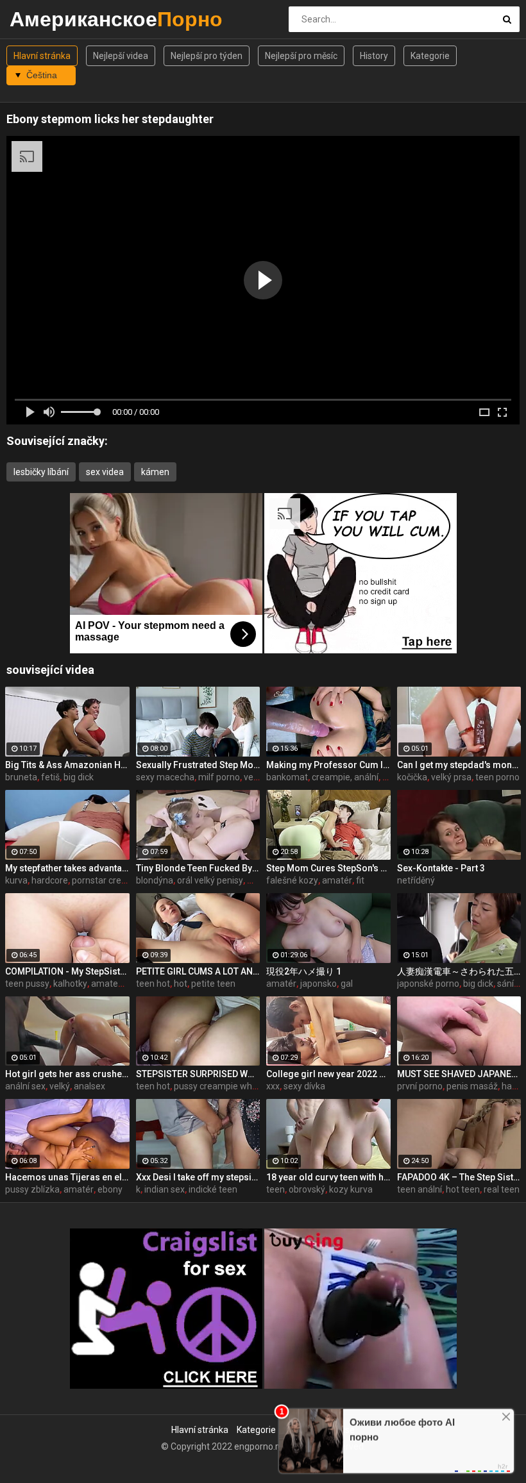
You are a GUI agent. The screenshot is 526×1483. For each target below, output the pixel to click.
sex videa (105, 472)
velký (59, 1086)
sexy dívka (304, 1086)
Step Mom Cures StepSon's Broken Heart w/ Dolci (328, 868)
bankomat (287, 777)
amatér (337, 880)
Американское (43, 18)
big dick (79, 777)
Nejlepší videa (120, 56)
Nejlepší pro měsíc (301, 56)
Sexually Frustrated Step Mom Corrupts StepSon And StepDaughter (198, 765)
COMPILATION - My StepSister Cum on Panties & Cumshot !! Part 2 (67, 971)
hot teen (463, 1189)
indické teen (213, 1189)
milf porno (219, 777)
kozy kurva (351, 1189)
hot (180, 983)
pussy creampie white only (227, 1086)
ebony (110, 1189)
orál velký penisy (210, 880)
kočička (412, 777)
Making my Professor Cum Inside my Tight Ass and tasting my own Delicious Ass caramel (328, 765)
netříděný (416, 880)
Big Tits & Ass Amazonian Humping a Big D (67, 765)
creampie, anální (345, 777)
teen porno (497, 777)
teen (275, 1189)
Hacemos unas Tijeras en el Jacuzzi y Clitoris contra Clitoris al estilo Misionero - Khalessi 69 (67, 1177)
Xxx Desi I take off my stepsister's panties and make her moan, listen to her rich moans (198, 1177)
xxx (273, 1086)
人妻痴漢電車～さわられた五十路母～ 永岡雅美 (459, 971)
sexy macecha (165, 777)
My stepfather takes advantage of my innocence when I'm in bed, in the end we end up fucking (67, 868)
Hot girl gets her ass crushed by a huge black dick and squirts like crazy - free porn (67, 1074)
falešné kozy (292, 880)
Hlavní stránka (42, 56)
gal (347, 983)
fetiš (50, 777)
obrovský (307, 1189)
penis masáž (472, 1086)
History (374, 56)
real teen (502, 1189)
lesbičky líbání (41, 472)
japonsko (318, 983)
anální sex (25, 1086)
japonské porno (428, 983)
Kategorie (430, 56)
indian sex (164, 1189)
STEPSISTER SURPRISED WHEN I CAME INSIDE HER (198, 1074)
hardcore (49, 880)
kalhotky (70, 983)
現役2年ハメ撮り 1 (303, 971)
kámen (155, 472)
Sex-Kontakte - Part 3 (441, 868)
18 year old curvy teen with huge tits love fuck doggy (328, 1177)
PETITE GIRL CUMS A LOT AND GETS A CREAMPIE (198, 971)
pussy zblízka (32, 1189)
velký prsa (451, 777)
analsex (89, 1086)
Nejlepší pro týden (206, 56)
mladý (259, 880)
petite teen (213, 983)
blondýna (154, 880)
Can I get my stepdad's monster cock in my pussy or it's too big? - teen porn (459, 765)
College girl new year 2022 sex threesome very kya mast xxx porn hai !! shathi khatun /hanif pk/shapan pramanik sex (328, 1074)
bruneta (21, 777)
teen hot (153, 983)
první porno (420, 1086)
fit (360, 880)
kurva (16, 880)
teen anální (419, 1189)
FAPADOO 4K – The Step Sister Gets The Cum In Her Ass (459, 1177)
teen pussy (27, 983)
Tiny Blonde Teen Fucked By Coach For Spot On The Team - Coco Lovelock (198, 868)
